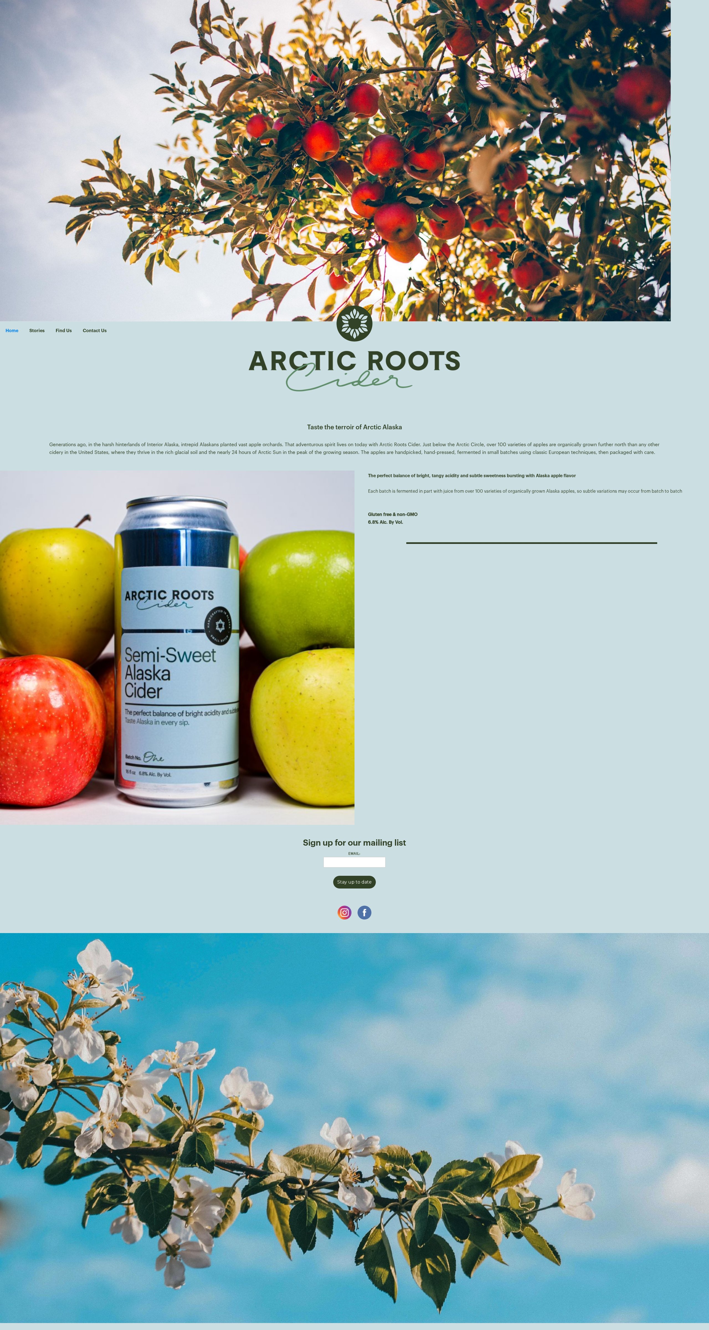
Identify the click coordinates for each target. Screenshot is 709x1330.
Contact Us (95, 331)
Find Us (64, 331)
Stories (37, 331)
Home (12, 331)
